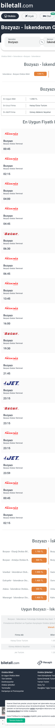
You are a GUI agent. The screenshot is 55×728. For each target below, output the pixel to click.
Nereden (12, 39)
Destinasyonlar (8, 682)
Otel (50, 15)
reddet (32, 709)
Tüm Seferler (7, 679)
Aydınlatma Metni (13, 711)
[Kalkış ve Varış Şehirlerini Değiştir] (41, 41)
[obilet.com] (17, 7)
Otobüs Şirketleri (8, 685)
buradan (27, 716)
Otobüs (11, 16)
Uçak (31, 16)
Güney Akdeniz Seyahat (40, 112)
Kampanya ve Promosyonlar (13, 691)
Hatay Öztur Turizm (38, 105)
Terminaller (6, 688)
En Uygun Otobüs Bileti (10, 676)
